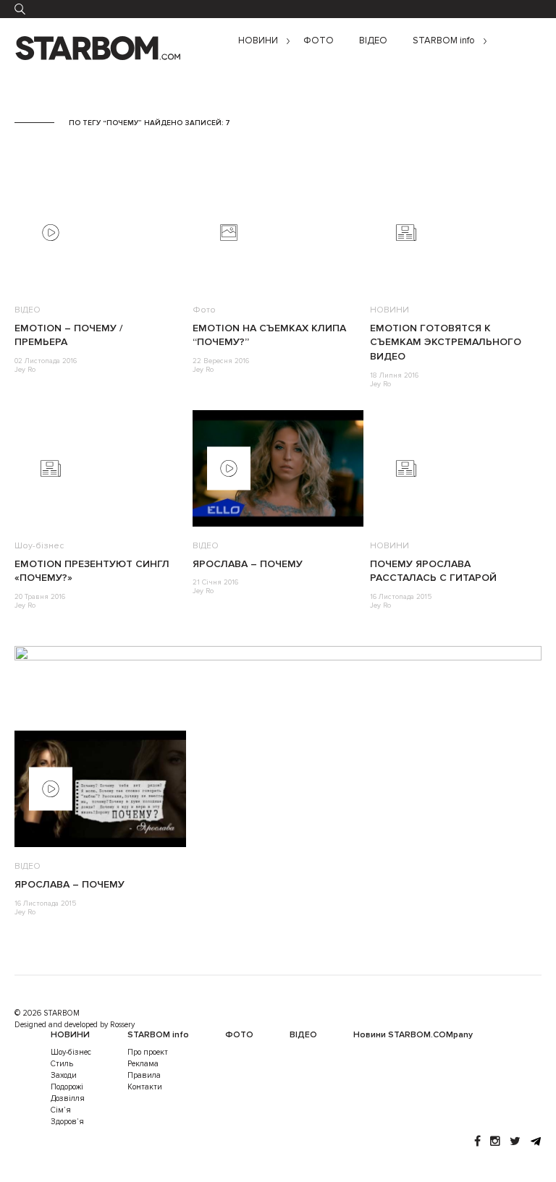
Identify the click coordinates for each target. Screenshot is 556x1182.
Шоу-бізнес (39, 545)
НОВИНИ (258, 41)
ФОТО (318, 41)
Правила (144, 1075)
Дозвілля (68, 1098)
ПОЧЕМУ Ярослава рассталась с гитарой (433, 571)
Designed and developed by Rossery (74, 1024)
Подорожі (67, 1087)
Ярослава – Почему (248, 564)
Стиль (62, 1063)
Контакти (144, 1087)
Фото (204, 310)
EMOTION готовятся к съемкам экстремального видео (445, 342)
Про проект (147, 1052)
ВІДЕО (373, 41)
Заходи (64, 1075)
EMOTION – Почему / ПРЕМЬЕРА (68, 335)
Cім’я (61, 1110)
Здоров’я (67, 1121)
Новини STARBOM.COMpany (413, 1034)
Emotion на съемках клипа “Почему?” (269, 335)
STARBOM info (444, 41)
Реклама (143, 1063)
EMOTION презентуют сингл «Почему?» (91, 571)
